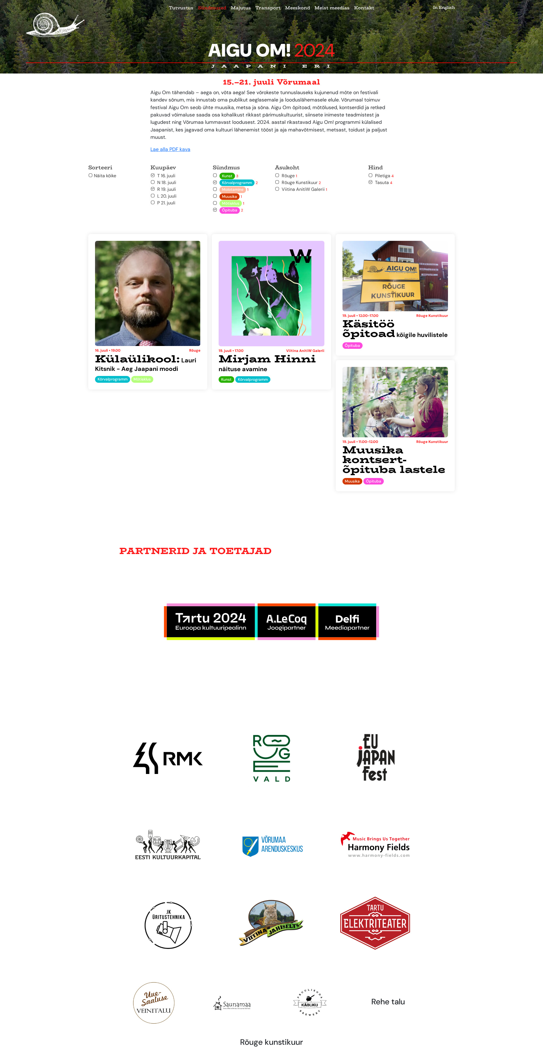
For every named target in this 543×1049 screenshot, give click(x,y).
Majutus (241, 7)
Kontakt (364, 7)
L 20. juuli (165, 196)
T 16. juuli (165, 176)
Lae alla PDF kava (170, 149)
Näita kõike (104, 176)
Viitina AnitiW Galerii (303, 189)
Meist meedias (332, 7)
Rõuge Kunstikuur (300, 182)
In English (444, 7)
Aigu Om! (271, 50)
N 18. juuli (165, 182)
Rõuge (288, 176)
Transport (268, 7)
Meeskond (297, 7)
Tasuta (382, 182)
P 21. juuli (165, 203)
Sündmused (212, 7)
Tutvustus (181, 7)
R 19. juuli (165, 189)
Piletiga (383, 176)
